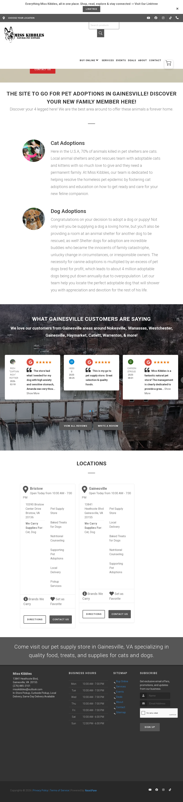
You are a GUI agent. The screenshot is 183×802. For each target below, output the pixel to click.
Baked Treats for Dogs (58, 524)
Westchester (160, 328)
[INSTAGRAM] (163, 18)
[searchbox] (104, 25)
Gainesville (55, 335)
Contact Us (42, 69)
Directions (35, 619)
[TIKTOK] (170, 18)
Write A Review (108, 426)
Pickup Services (55, 584)
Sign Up (150, 727)
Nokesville (116, 328)
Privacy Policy (40, 790)
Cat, (28, 532)
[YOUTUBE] (148, 18)
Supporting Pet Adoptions (57, 554)
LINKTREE (91, 9)
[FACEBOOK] (155, 18)
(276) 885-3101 (21, 685)
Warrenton (112, 335)
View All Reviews (75, 426)
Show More (33, 393)
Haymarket (76, 335)
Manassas (137, 328)
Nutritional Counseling (57, 538)
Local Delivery (55, 570)
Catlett (94, 335)
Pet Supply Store (57, 511)
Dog (33, 532)
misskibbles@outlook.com (27, 689)
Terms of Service (59, 790)
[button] (168, 64)
